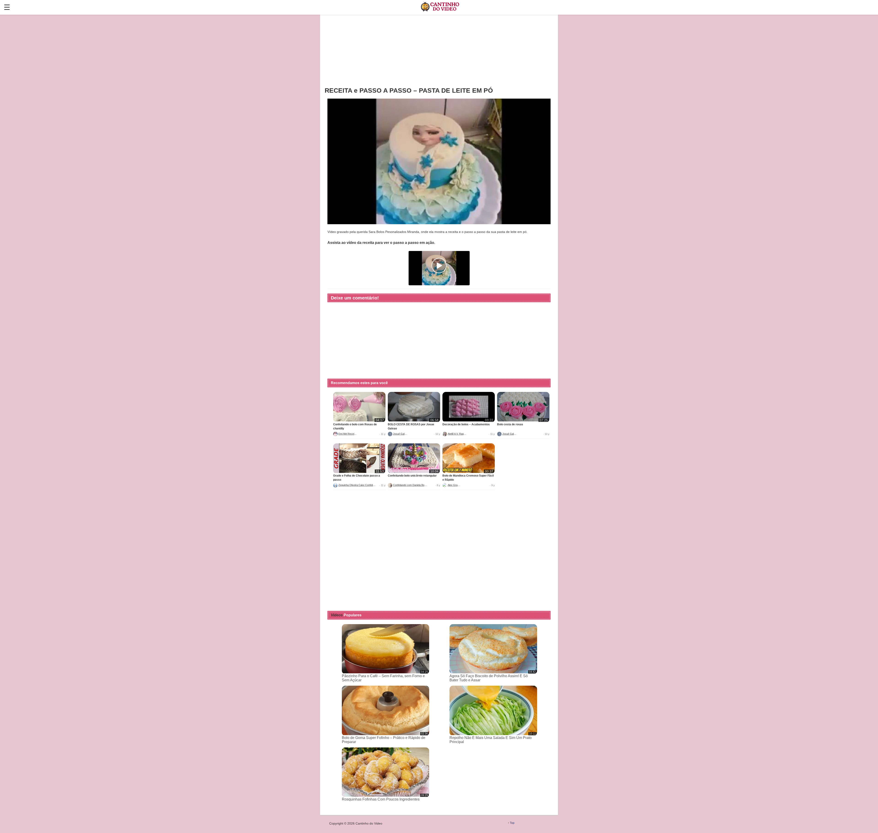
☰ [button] (7, 7)
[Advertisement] (439, 51)
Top (512, 823)
